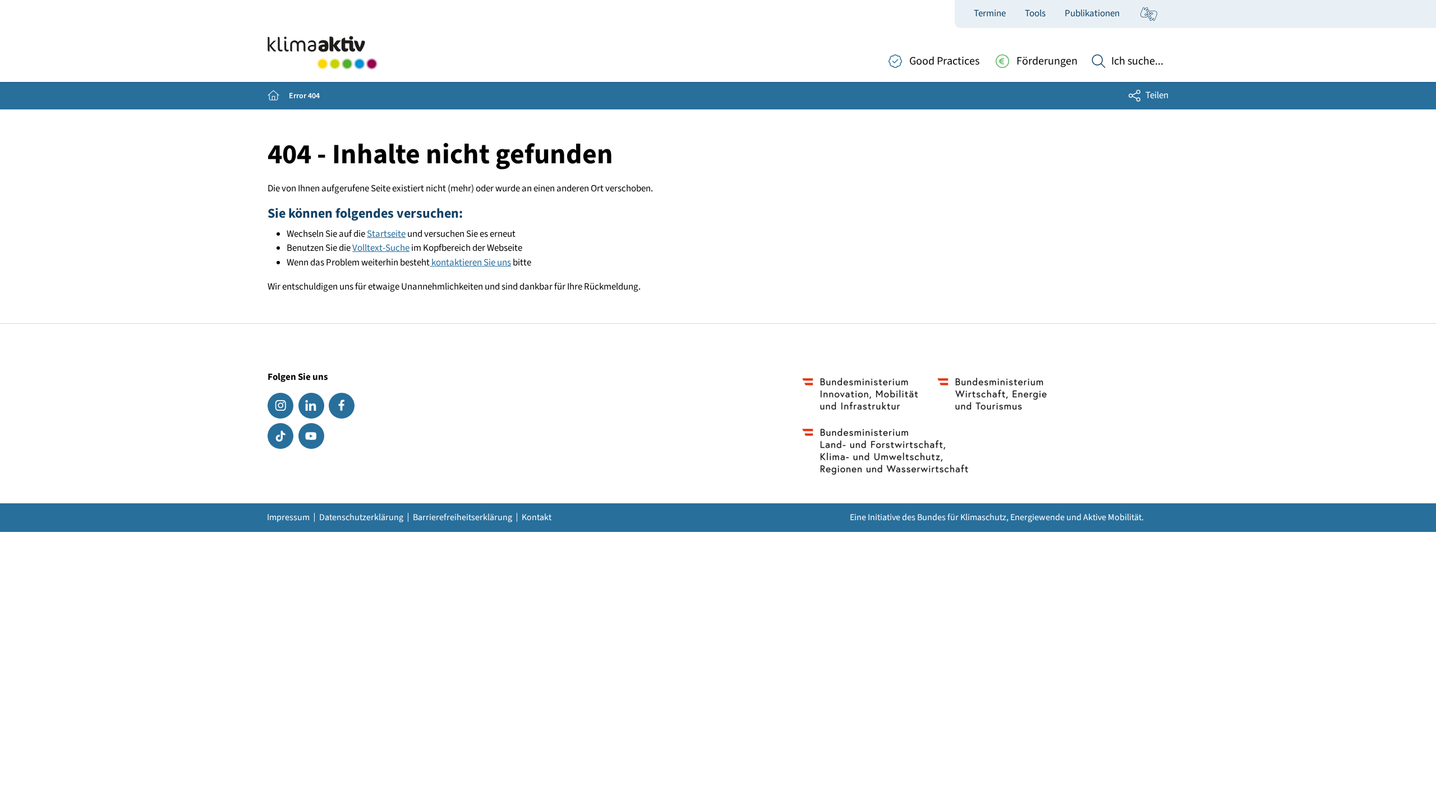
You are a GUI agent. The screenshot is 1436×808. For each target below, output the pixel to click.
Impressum (288, 517)
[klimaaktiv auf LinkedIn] (311, 406)
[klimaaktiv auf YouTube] (311, 436)
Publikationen (1092, 13)
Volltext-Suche (380, 248)
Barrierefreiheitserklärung (462, 517)
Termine (990, 13)
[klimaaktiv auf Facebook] (342, 406)
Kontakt (536, 517)
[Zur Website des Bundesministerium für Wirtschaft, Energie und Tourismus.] (992, 393)
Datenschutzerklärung (361, 517)
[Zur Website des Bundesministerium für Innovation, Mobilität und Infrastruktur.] (860, 393)
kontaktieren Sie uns (470, 262)
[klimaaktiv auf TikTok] (280, 436)
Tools (1035, 13)
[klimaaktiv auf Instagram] (280, 406)
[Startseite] (322, 52)
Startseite (386, 234)
